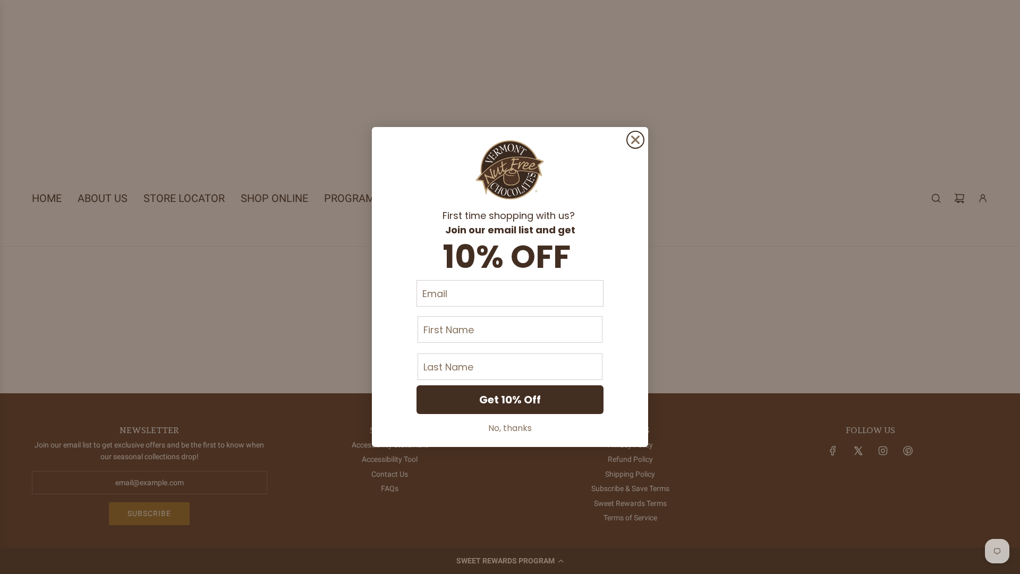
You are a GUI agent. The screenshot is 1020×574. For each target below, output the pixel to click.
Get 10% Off (510, 399)
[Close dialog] (635, 139)
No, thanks (510, 428)
